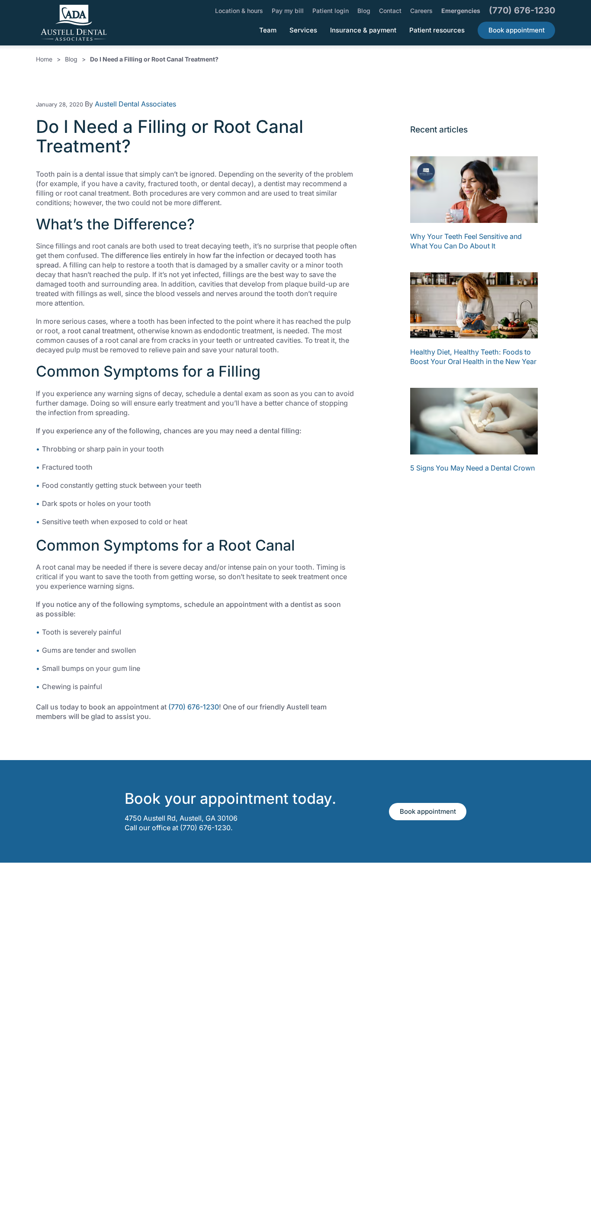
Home (44, 59)
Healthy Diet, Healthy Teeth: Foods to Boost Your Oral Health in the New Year (473, 357)
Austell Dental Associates (135, 104)
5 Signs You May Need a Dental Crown (472, 468)
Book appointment (428, 811)
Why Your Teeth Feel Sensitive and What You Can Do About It (466, 241)
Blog (71, 59)
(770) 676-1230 (193, 707)
